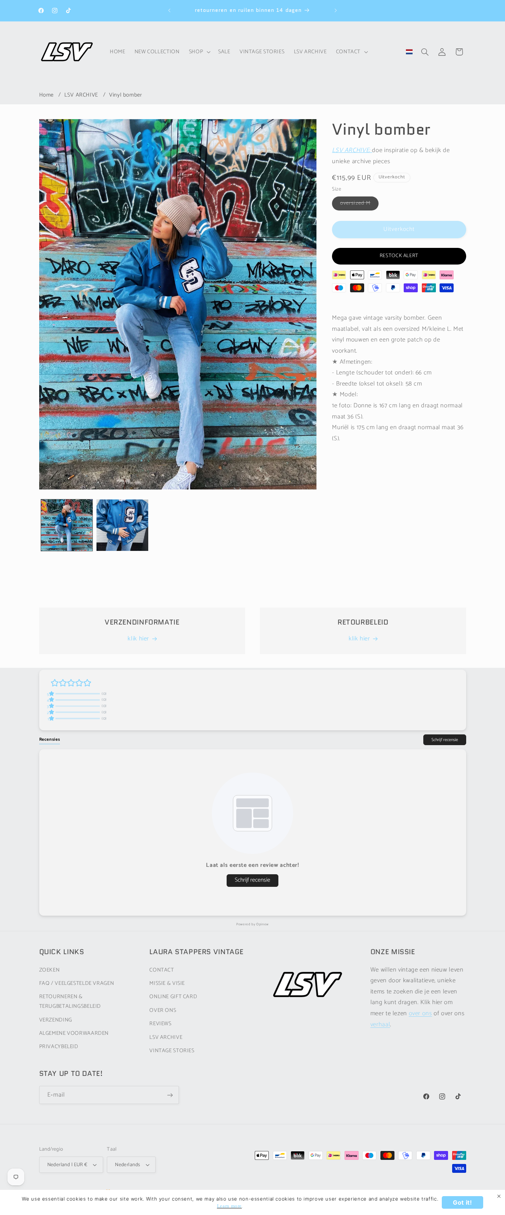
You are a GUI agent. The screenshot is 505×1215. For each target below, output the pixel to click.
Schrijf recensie (444, 739)
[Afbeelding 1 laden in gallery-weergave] (67, 525)
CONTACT (161, 969)
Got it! (462, 1202)
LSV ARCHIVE (81, 95)
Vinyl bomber (125, 95)
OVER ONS (162, 1010)
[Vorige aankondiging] (169, 10)
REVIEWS (160, 1023)
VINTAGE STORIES (171, 1050)
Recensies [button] (49, 739)
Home (46, 95)
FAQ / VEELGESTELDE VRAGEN (76, 983)
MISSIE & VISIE (167, 983)
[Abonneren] (169, 1095)
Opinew (262, 924)
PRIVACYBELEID (58, 1046)
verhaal (380, 1024)
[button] (198, 52)
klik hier (138, 639)
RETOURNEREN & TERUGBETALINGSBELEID (70, 1001)
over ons (420, 1014)
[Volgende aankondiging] (336, 10)
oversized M (359, 205)
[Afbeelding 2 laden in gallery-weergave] (122, 525)
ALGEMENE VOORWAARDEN (74, 1033)
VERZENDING (55, 1019)
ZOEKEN (49, 969)
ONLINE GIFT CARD (173, 996)
